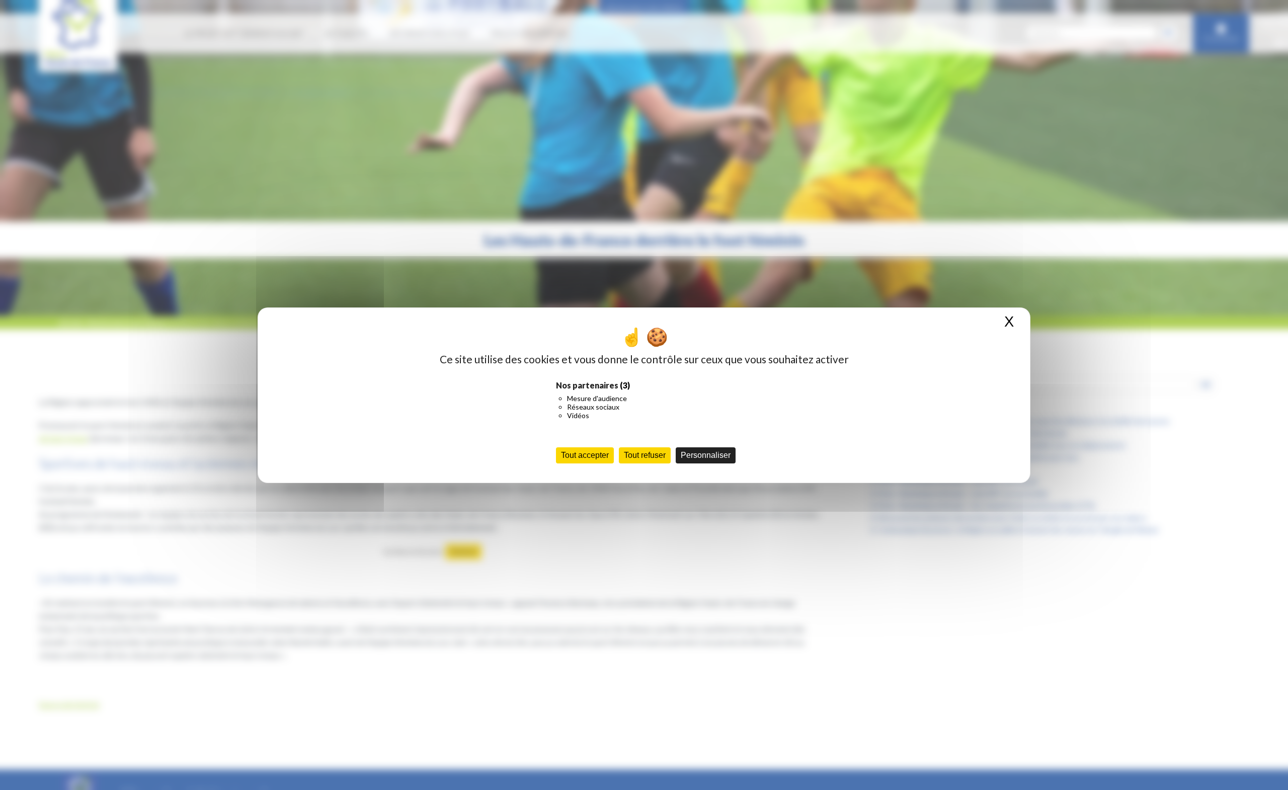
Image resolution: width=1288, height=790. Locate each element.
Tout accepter (585, 455)
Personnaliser (706, 455)
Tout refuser (645, 455)
